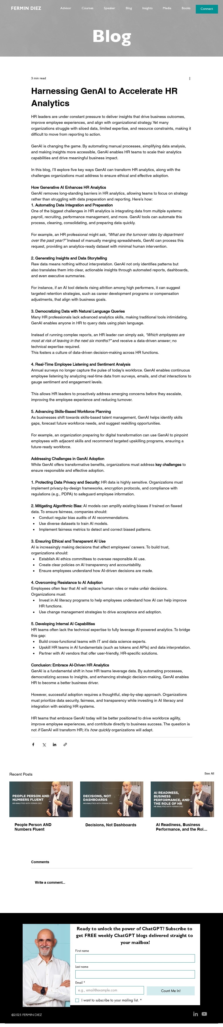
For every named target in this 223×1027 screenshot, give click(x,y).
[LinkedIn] (195, 1014)
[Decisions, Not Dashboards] (112, 799)
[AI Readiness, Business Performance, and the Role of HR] (182, 799)
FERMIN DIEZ (26, 9)
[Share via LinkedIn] (54, 744)
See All (209, 773)
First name (82, 951)
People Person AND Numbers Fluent (33, 827)
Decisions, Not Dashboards (110, 825)
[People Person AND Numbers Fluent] (41, 799)
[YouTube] (204, 1014)
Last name (81, 966)
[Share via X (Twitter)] (44, 744)
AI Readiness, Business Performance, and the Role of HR (181, 827)
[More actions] (189, 78)
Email (80, 982)
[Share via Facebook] (33, 744)
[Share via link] (65, 744)
